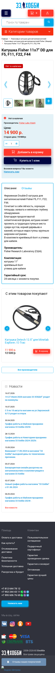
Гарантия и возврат (39, 563)
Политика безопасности (9, 559)
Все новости (11, 507)
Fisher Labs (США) (27, 122)
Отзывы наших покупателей (26, 661)
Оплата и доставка (12, 537)
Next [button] (49, 84)
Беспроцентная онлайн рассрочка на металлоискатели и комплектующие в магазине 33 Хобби (24, 470)
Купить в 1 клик (30, 160)
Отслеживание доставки (10, 550)
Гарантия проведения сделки (38, 557)
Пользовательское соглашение (38, 539)
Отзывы (27, 188)
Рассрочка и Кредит (13, 571)
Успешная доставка (12, 566)
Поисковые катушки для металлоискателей (28, 39)
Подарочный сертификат (35, 548)
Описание (10, 188)
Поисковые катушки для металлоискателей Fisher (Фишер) (28, 41)
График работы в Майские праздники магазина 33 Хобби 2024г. (24, 499)
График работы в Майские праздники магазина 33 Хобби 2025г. (24, 425)
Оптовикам (34, 569)
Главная (5, 39)
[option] (27, 85)
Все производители (27, 369)
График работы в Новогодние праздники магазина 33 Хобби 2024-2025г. (25, 439)
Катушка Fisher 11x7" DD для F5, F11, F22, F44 (22, 43)
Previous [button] (5, 84)
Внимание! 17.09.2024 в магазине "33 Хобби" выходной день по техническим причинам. (25, 453)
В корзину (43, 351)
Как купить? (8, 542)
